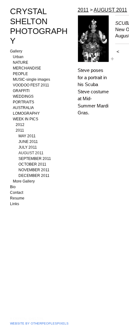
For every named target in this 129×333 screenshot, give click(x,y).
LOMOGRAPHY (26, 113)
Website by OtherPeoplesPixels (39, 323)
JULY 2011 (27, 147)
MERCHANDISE (27, 68)
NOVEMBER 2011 (33, 170)
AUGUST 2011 (31, 153)
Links (14, 204)
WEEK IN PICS (25, 119)
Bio (13, 187)
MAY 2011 (27, 136)
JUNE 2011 (28, 141)
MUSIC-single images (31, 79)
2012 (20, 125)
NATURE (20, 62)
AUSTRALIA (23, 108)
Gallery (16, 51)
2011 (20, 130)
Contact (16, 192)
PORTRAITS (23, 102)
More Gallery (24, 181)
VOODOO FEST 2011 (31, 85)
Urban (18, 57)
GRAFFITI (21, 91)
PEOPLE (20, 74)
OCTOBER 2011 (32, 164)
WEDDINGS (23, 96)
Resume (17, 198)
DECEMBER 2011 (33, 175)
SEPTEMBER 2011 (34, 158)
